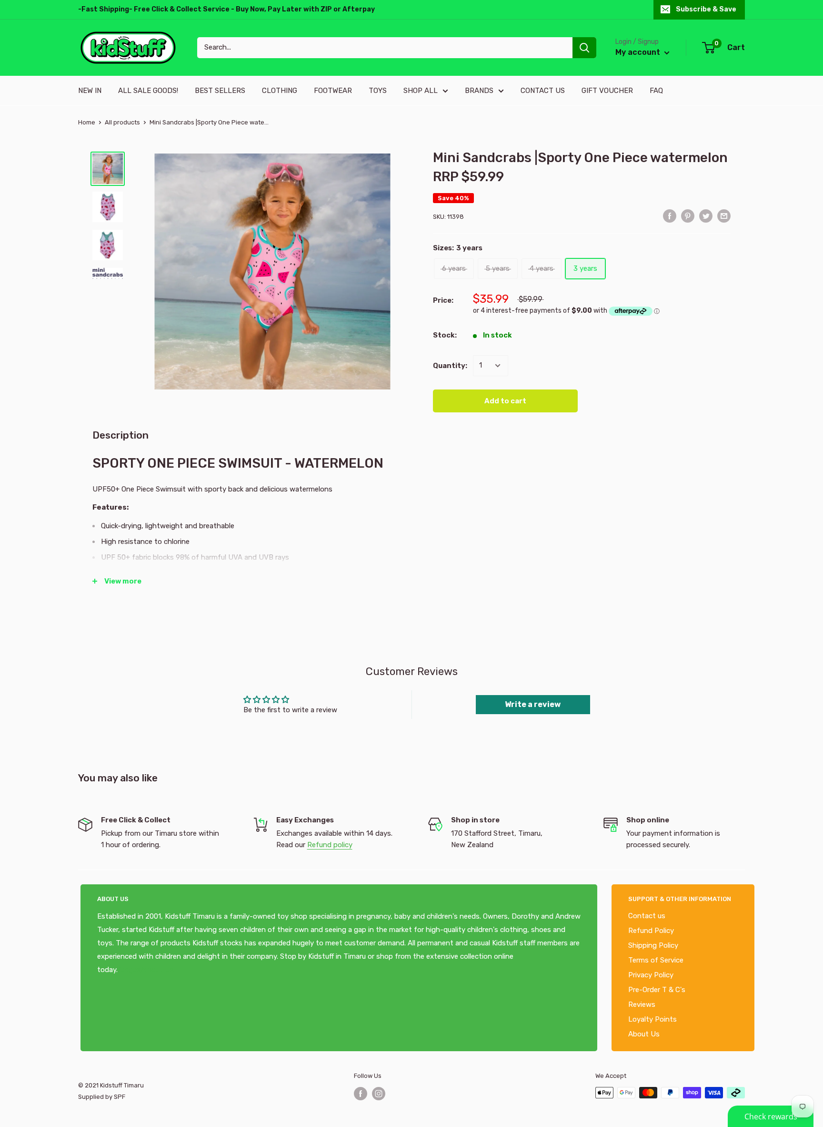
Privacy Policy (650, 975)
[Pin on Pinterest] (687, 216)
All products (122, 122)
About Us (644, 1034)
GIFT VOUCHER (607, 90)
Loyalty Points (652, 1019)
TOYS (378, 90)
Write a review (533, 704)
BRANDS (479, 90)
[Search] (584, 47)
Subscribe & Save (706, 9)
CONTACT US (543, 90)
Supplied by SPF (101, 1096)
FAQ (656, 90)
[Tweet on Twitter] (706, 216)
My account (638, 52)
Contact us (646, 916)
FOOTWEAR (333, 90)
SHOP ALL (420, 90)
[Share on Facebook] (669, 216)
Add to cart (505, 401)
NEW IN (89, 90)
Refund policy (329, 844)
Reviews (641, 1004)
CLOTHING (279, 90)
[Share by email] (724, 216)
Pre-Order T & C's (656, 989)
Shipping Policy (653, 945)
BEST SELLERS (220, 90)
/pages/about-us (146, 969)
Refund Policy (651, 930)
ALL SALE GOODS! (148, 90)
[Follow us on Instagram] (378, 1093)
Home (86, 122)
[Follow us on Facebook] (360, 1093)
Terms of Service (655, 960)
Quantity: (450, 365)
